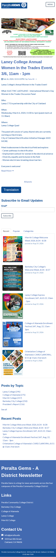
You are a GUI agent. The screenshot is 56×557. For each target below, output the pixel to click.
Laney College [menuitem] (7, 515)
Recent (6, 231)
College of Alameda (14, 394)
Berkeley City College (15, 401)
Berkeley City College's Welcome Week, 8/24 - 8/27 (26, 427)
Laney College (11, 391)
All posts (28, 181)
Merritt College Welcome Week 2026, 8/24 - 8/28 (25, 424)
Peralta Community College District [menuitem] (17, 502)
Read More (6, 170)
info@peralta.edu (12, 535)
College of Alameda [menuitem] (10, 511)
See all (4, 409)
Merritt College (12, 398)
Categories (28, 231)
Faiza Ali (31, 79)
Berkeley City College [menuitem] (11, 507)
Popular (16, 231)
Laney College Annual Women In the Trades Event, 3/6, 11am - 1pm (27, 68)
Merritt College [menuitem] (8, 520)
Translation (11, 190)
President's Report (13, 404)
